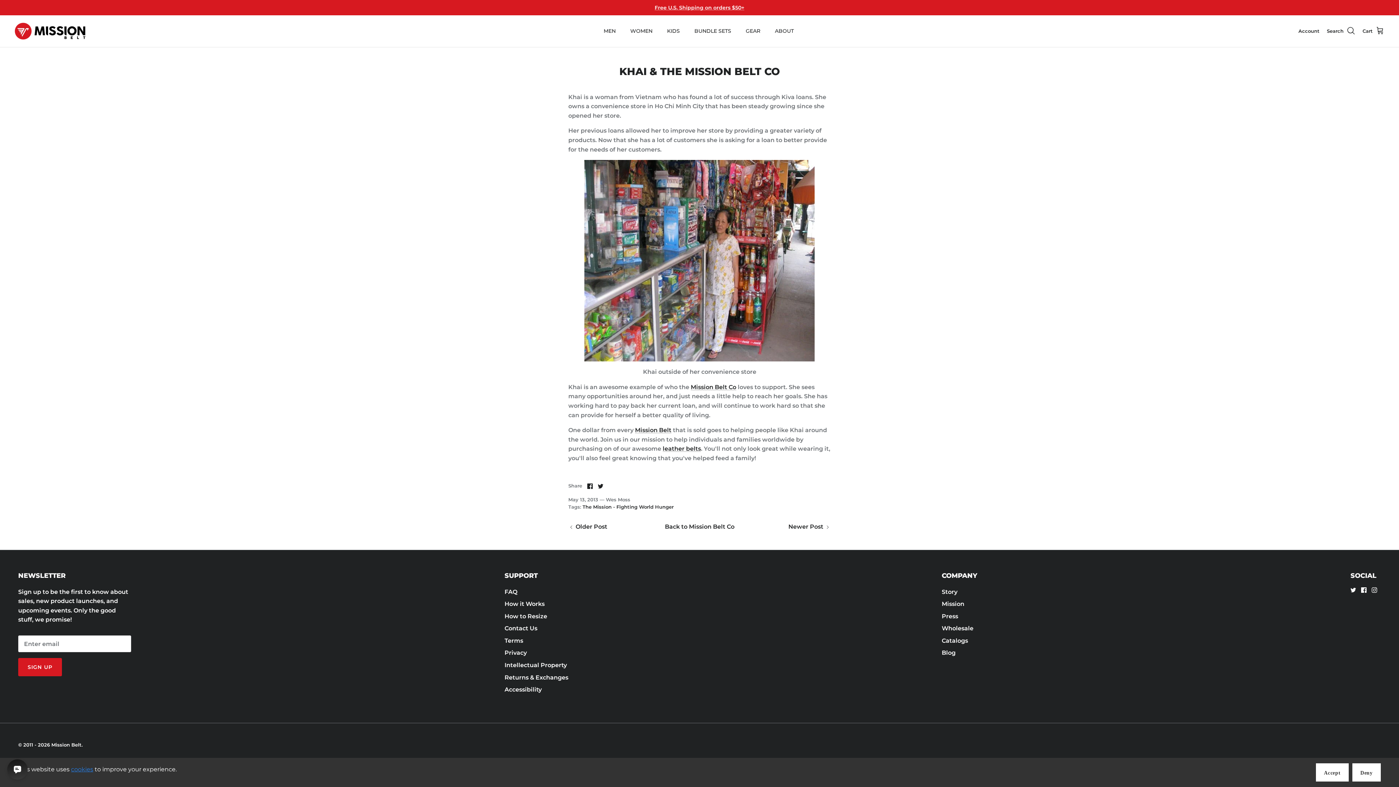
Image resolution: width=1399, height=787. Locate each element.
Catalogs (955, 640)
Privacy (516, 652)
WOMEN (641, 31)
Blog (949, 652)
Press (950, 616)
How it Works (525, 603)
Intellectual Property (536, 665)
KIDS (673, 31)
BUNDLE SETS (712, 31)
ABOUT (784, 31)
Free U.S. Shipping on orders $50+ (699, 7)
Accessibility (523, 689)
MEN (610, 31)
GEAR (753, 31)
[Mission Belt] (50, 31)
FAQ (511, 591)
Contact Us (521, 628)
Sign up (40, 667)
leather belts (682, 448)
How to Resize (526, 616)
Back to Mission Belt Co (699, 526)
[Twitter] (1353, 590)
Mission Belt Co (713, 387)
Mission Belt (653, 430)
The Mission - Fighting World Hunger (628, 507)
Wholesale (957, 628)
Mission (953, 603)
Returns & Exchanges (536, 677)
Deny (1366, 773)
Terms (514, 640)
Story (949, 591)
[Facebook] (1364, 590)
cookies (82, 769)
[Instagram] (1374, 590)
